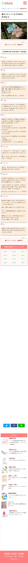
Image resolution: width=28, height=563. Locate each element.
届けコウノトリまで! (13, 8)
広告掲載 (21, 554)
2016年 (5, 255)
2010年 (5, 262)
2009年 (14, 262)
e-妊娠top (3, 8)
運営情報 (7, 554)
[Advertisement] (14, 282)
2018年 (14, 251)
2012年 (14, 259)
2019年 (5, 251)
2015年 (14, 255)
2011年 (23, 259)
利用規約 (14, 554)
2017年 (23, 251)
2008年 (23, 262)
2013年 (5, 259)
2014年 (23, 255)
